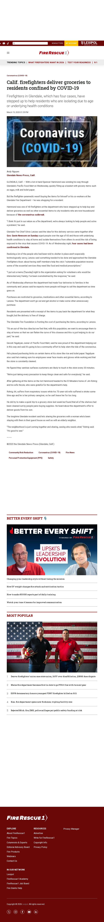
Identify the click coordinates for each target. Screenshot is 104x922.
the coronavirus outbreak (31, 214)
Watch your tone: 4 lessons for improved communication (34, 602)
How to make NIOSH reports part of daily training (31, 594)
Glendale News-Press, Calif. (21, 175)
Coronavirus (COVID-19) (17, 76)
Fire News (70, 452)
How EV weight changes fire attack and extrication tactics (35, 587)
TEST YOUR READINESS (79, 62)
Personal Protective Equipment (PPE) (26, 458)
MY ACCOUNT (71, 43)
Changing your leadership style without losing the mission (36, 579)
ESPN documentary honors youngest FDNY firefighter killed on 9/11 (44, 693)
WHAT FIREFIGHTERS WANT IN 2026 (46, 62)
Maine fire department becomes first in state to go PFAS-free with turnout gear (48, 685)
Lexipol (25, 904)
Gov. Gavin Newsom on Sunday (22, 235)
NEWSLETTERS (57, 43)
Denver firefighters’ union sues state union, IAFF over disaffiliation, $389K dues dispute (53, 676)
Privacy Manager (71, 829)
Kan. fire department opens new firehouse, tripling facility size (41, 702)
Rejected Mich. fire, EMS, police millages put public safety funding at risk (46, 710)
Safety (51, 458)
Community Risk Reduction (21, 452)
